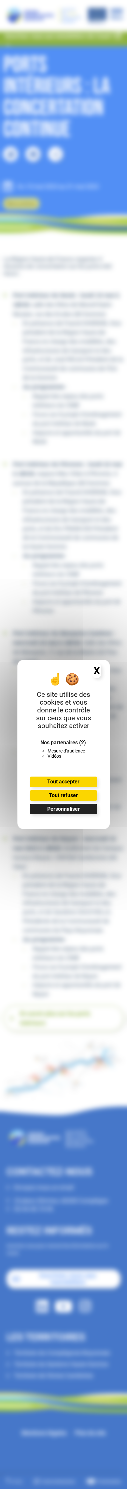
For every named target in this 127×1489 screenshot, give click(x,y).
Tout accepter (63, 782)
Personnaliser (63, 809)
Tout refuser (63, 795)
